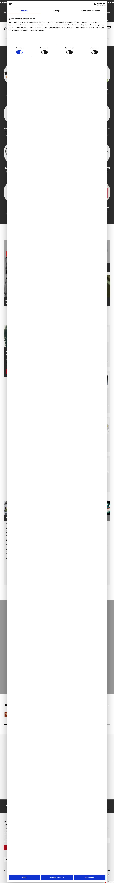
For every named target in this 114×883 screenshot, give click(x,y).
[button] (108, 882)
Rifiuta (24, 877)
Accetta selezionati (57, 877)
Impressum (107, 870)
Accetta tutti (89, 877)
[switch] (44, 52)
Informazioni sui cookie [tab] (90, 11)
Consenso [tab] (24, 11)
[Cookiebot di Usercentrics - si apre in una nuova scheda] (95, 4)
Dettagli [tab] (57, 11)
